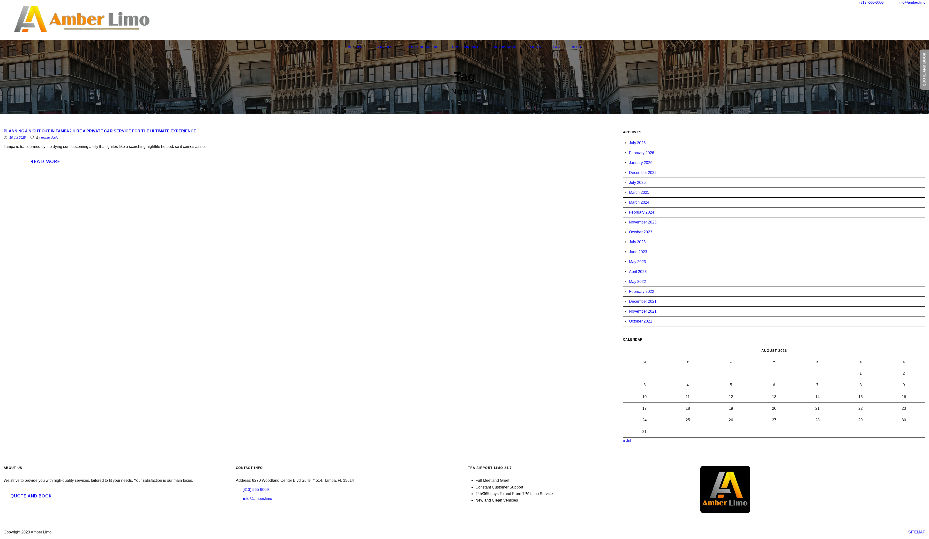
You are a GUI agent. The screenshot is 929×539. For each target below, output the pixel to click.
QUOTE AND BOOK (31, 496)
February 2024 (641, 212)
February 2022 (641, 291)
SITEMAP (916, 532)
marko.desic (49, 137)
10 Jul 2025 (17, 137)
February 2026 (641, 153)
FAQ (556, 47)
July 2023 (637, 242)
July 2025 (637, 182)
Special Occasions (422, 47)
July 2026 (637, 143)
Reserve (356, 47)
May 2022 (637, 282)
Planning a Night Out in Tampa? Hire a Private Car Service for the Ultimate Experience (100, 131)
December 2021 (643, 301)
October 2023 (640, 232)
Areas (535, 47)
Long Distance (504, 47)
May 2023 (637, 262)
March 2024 (639, 202)
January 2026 (640, 163)
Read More (45, 162)
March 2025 (639, 192)
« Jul (627, 441)
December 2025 (643, 173)
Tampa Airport (465, 47)
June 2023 (638, 252)
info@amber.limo (912, 2)
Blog (576, 47)
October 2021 (640, 321)
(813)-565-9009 (871, 2)
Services (384, 47)
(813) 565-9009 (255, 490)
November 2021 (643, 311)
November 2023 (643, 222)
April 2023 (638, 272)
